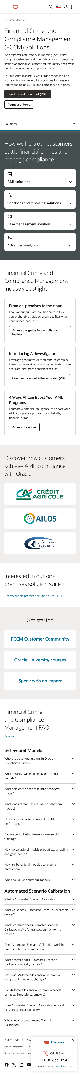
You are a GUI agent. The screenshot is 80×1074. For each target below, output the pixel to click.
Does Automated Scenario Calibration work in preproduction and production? (34, 947)
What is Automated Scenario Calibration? (30, 899)
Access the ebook (24, 427)
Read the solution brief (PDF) (28, 94)
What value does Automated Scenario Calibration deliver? (36, 912)
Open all (9, 736)
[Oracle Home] (15, 7)
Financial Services (18, 19)
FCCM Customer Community (40, 639)
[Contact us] (73, 6)
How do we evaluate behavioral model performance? (29, 821)
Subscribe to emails (14, 1053)
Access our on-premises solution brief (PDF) (33, 596)
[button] (6, 6)
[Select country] (58, 6)
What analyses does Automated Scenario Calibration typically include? (30, 962)
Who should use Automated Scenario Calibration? (28, 1022)
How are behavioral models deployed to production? (30, 866)
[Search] (51, 6)
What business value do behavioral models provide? (31, 776)
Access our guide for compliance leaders (34, 332)
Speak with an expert (40, 681)
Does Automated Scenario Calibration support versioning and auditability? (34, 1007)
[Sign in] (66, 6)
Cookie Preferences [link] (13, 1046)
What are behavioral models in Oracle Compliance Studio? (28, 760)
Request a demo (19, 104)
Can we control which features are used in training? (31, 836)
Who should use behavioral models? (27, 880)
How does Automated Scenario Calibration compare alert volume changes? (32, 977)
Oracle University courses (40, 660)
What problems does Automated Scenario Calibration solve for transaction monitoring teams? (32, 929)
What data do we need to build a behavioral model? (32, 791)
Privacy (29, 1039)
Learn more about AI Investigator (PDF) (39, 378)
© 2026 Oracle (11, 1039)
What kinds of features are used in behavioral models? (33, 806)
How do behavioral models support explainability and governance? (36, 851)
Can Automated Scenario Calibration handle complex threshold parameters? (32, 992)
